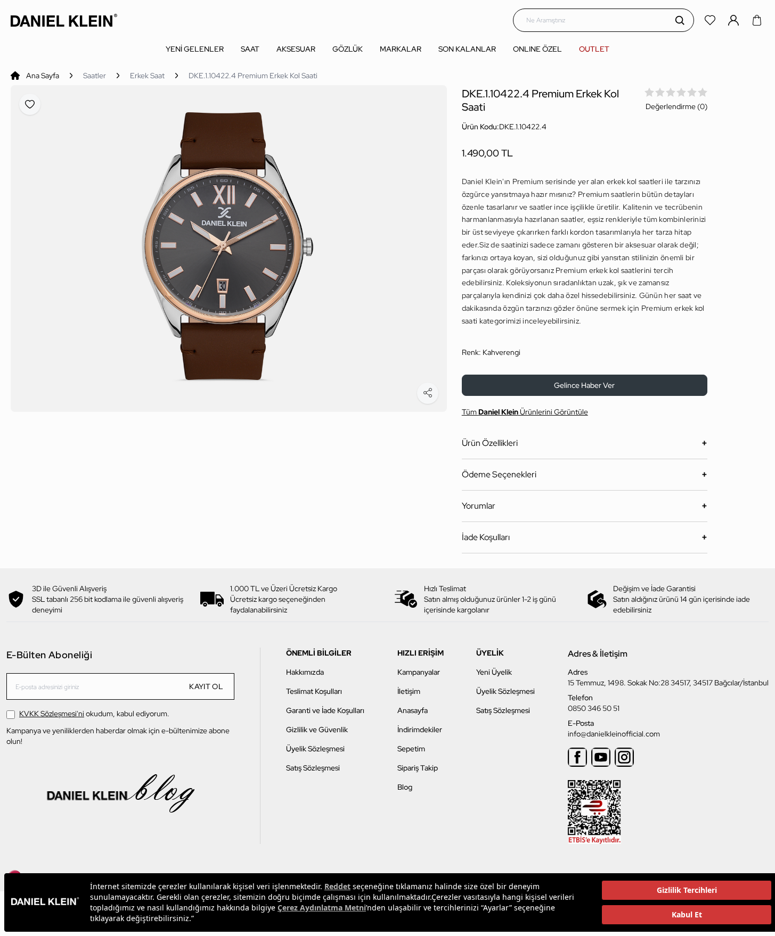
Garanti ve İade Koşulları (325, 710)
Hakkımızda (305, 672)
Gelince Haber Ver (584, 385)
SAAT (250, 49)
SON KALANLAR (467, 49)
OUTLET (594, 49)
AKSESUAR (295, 49)
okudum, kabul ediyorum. (94, 713)
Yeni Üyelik (494, 672)
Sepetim (411, 748)
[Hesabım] (734, 20)
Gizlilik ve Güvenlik (317, 729)
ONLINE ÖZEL (537, 49)
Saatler (94, 75)
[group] (229, 248)
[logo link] (64, 20)
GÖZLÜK (347, 49)
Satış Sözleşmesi (313, 768)
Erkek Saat (147, 75)
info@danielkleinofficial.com (614, 734)
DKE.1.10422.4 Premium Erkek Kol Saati (253, 75)
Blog (404, 787)
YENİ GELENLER (195, 49)
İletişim (408, 691)
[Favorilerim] (711, 20)
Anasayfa (412, 710)
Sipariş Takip (417, 768)
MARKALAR (400, 49)
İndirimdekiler (419, 729)
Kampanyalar (418, 672)
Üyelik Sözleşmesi (315, 748)
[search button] (680, 20)
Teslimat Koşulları (314, 691)
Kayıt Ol (206, 686)
